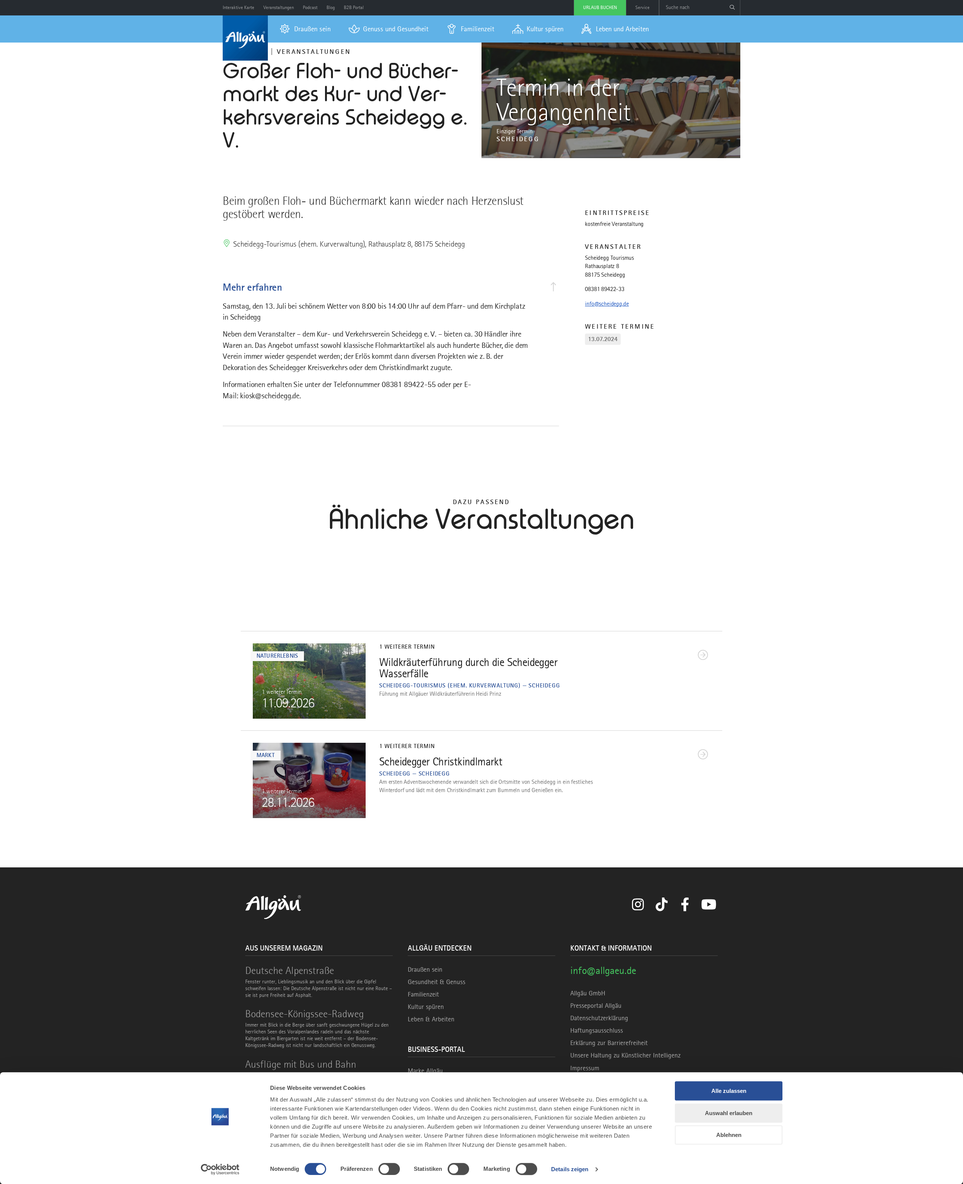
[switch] (389, 1169)
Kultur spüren (426, 1006)
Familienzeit (423, 994)
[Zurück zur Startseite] (245, 38)
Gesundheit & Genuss (436, 982)
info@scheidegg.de (607, 303)
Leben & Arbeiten (431, 1019)
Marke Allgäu (425, 1070)
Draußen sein (425, 969)
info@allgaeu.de (603, 970)
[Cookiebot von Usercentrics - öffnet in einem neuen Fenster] (220, 1169)
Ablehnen (728, 1135)
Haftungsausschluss (596, 1030)
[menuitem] (305, 29)
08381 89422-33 (604, 289)
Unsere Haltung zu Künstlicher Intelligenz (625, 1055)
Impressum (584, 1068)
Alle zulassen (728, 1091)
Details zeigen (569, 1169)
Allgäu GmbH (587, 993)
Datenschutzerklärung (599, 1018)
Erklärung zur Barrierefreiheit (609, 1043)
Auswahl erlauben (728, 1113)
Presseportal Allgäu (595, 1005)
